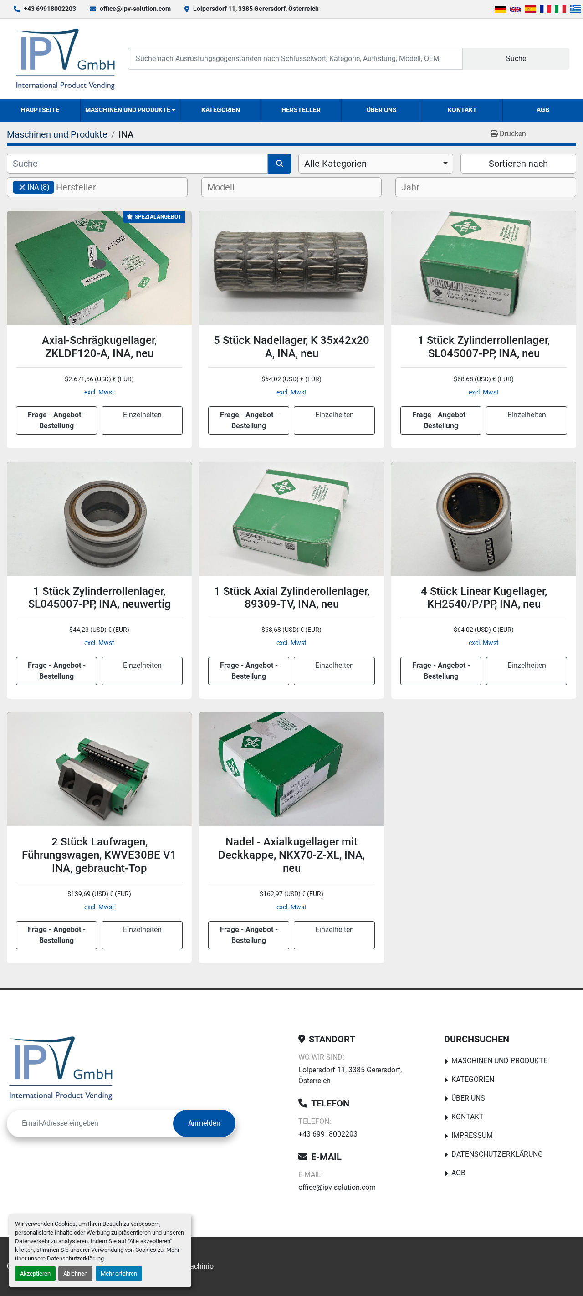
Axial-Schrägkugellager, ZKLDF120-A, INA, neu (99, 347)
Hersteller (301, 109)
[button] (130, 110)
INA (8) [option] (31, 187)
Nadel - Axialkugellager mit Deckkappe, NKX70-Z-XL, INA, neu (291, 855)
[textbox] (83, 187)
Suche (516, 58)
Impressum (472, 1135)
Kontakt (462, 109)
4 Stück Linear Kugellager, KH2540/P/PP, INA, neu (484, 598)
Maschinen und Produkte (127, 109)
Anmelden (204, 1123)
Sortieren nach (518, 163)
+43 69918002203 (50, 8)
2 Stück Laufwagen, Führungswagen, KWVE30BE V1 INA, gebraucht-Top (99, 855)
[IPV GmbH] (61, 1068)
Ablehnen (75, 1273)
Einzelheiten (142, 414)
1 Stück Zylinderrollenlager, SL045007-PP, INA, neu (484, 347)
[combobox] (375, 164)
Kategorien (220, 109)
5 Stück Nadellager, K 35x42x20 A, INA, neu (291, 347)
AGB (543, 109)
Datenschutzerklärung (75, 1258)
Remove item (22, 187)
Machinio (199, 1266)
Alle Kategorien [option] (335, 163)
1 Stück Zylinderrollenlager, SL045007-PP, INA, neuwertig (99, 598)
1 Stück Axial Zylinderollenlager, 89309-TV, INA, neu (291, 598)
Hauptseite (40, 109)
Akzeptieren (35, 1273)
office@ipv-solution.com (135, 8)
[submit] (280, 164)
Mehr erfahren (119, 1273)
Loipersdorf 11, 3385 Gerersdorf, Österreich (256, 8)
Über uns (382, 109)
